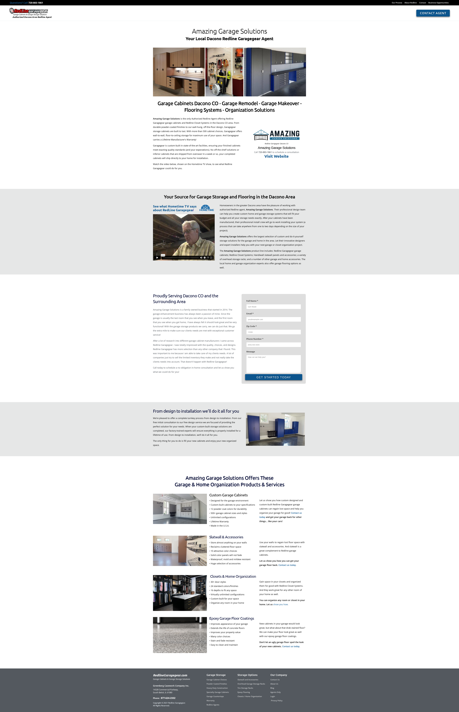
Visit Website (276, 156)
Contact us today (287, 565)
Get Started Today (273, 377)
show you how (280, 604)
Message (250, 351)
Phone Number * (254, 339)
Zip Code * (251, 326)
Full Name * (252, 300)
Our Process (397, 3)
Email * (250, 313)
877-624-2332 (167, 698)
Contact (422, 3)
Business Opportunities (438, 3)
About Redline (410, 3)
